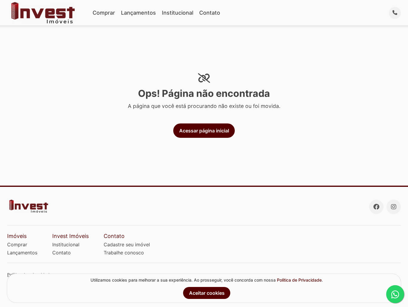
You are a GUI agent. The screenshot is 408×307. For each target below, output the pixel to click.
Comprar (104, 13)
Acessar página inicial (204, 131)
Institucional (177, 13)
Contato (209, 13)
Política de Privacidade (299, 279)
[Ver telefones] (395, 13)
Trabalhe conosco (124, 253)
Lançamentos (138, 13)
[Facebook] (376, 207)
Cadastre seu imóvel (127, 245)
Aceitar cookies (207, 293)
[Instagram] (393, 207)
